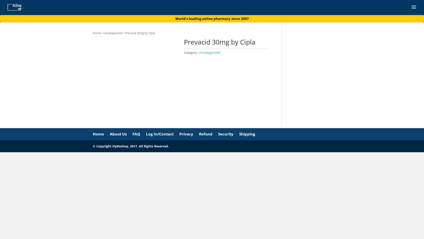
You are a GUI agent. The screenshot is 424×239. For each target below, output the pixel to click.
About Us (118, 134)
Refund (205, 134)
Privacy (186, 134)
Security (225, 134)
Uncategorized (112, 33)
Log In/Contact (160, 134)
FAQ (136, 134)
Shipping (247, 134)
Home (97, 33)
